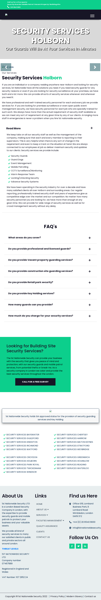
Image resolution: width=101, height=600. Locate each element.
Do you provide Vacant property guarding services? (40, 259)
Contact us (90, 596)
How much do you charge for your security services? (40, 315)
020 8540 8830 (15, 7)
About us (41, 509)
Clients (40, 531)
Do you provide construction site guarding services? (40, 271)
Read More (13, 128)
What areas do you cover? (24, 237)
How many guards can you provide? (30, 304)
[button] (9, 67)
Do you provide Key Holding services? (31, 293)
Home (39, 504)
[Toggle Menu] (92, 16)
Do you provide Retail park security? (30, 282)
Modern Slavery (74, 596)
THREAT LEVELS (10, 548)
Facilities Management (49, 520)
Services (41, 515)
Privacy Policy (57, 596)
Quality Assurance (47, 526)
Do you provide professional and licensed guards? (39, 248)
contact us (43, 537)
